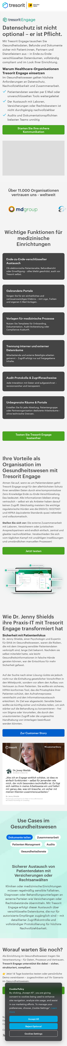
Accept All (33, 1018)
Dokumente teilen (19, 837)
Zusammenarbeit (48, 837)
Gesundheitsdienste (33, 851)
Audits (51, 844)
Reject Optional (33, 1026)
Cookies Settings (33, 1033)
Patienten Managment (26, 844)
